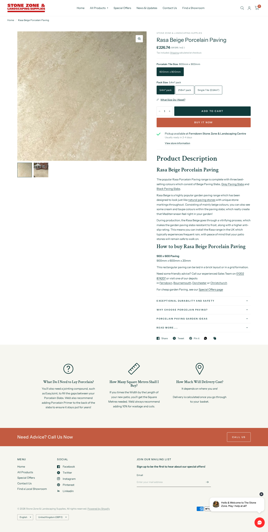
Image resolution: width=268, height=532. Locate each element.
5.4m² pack (166, 90)
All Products (98, 8)
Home (80, 8)
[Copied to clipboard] (215, 338)
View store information (177, 143)
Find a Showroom (193, 8)
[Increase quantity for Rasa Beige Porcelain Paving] (169, 111)
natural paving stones (201, 200)
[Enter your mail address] (207, 482)
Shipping (174, 52)
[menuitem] (80, 8)
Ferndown (166, 283)
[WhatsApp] (206, 338)
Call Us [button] (239, 437)
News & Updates (147, 8)
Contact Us (170, 8)
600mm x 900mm (170, 71)
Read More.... (167, 327)
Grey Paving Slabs (232, 184)
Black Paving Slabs (168, 188)
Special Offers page (211, 289)
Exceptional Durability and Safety (185, 300)
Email (140, 475)
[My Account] (249, 8)
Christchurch (218, 283)
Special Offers (122, 8)
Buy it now (203, 122)
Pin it (196, 338)
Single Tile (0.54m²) (208, 90)
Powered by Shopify (99, 508)
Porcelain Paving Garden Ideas (182, 318)
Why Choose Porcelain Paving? (182, 309)
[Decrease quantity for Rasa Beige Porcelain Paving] (159, 111)
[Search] (242, 8)
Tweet (181, 338)
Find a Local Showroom (32, 489)
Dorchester (199, 283)
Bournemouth (182, 283)
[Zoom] (139, 38)
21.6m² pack (184, 90)
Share (164, 338)
